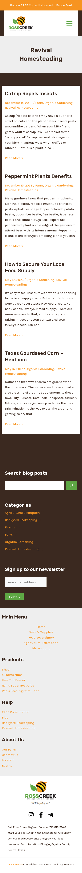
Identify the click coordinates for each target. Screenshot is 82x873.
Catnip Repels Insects (31, 94)
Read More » (14, 158)
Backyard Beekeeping (21, 520)
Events (10, 527)
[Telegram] (51, 815)
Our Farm (9, 749)
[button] (41, 5)
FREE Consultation (15, 712)
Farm (39, 103)
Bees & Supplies (41, 632)
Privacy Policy (15, 864)
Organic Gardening (59, 103)
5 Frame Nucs (12, 675)
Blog (5, 717)
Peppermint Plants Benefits (38, 176)
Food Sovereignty (41, 637)
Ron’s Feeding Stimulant (20, 691)
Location (8, 760)
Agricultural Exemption (22, 513)
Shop (6, 669)
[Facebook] (41, 815)
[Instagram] (31, 815)
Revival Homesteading (22, 107)
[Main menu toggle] (69, 23)
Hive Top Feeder (13, 680)
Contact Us (10, 755)
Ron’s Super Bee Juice (18, 685)
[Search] (71, 485)
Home (41, 627)
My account (41, 648)
